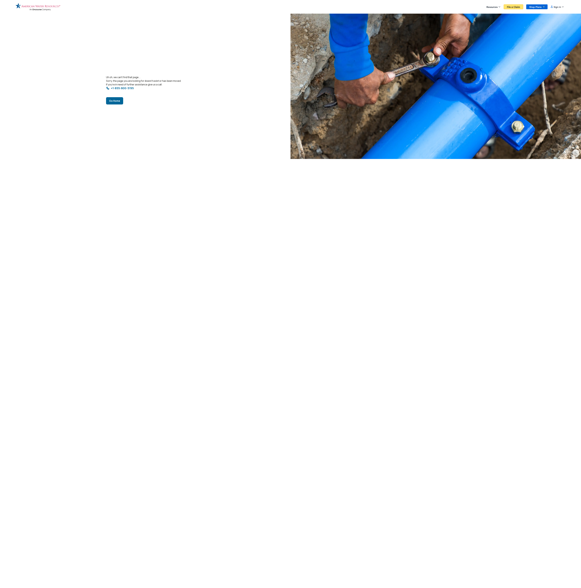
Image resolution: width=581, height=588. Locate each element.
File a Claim (513, 6)
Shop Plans (535, 6)
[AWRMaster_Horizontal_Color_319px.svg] (38, 7)
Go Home (114, 100)
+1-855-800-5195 (122, 88)
